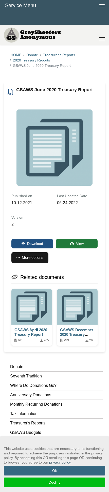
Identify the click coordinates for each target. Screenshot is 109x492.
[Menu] (102, 35)
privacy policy (59, 462)
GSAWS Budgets (25, 432)
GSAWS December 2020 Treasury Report (76, 334)
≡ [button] (102, 5)
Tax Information (24, 413)
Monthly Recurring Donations (36, 404)
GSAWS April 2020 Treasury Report (30, 332)
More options (32, 257)
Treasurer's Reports (27, 423)
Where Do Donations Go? (33, 385)
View (80, 244)
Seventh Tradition (26, 376)
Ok (54, 471)
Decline (55, 482)
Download (35, 244)
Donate (16, 366)
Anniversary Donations (30, 395)
